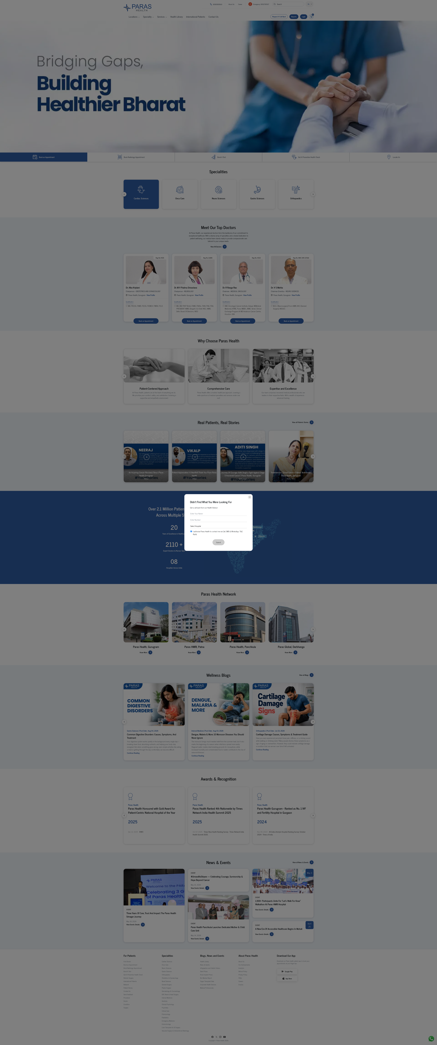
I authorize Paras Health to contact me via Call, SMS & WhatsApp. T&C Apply (218, 532)
